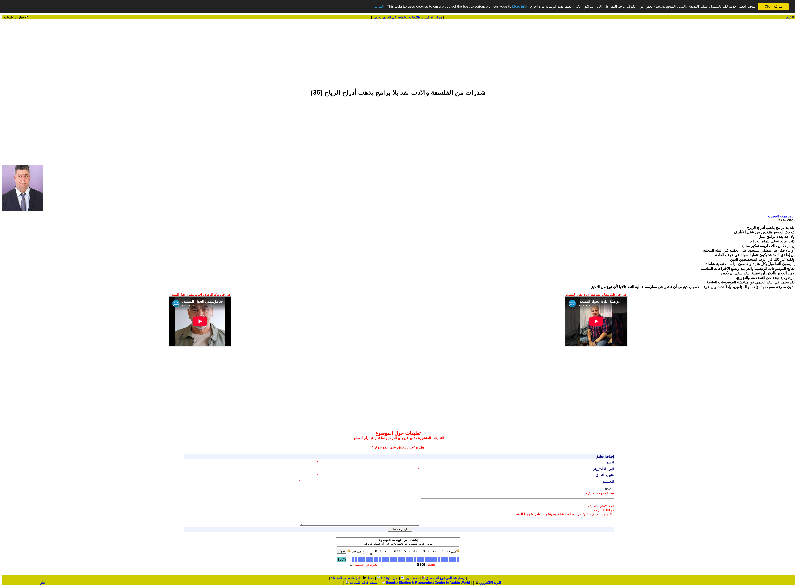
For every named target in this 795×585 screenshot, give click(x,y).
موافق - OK (773, 6)
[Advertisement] (398, 52)
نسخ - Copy (389, 578)
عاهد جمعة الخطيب (781, 216)
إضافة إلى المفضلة (344, 578)
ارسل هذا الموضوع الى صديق (445, 578)
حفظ (370, 578)
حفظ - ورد (411, 578)
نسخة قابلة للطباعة (363, 582)
